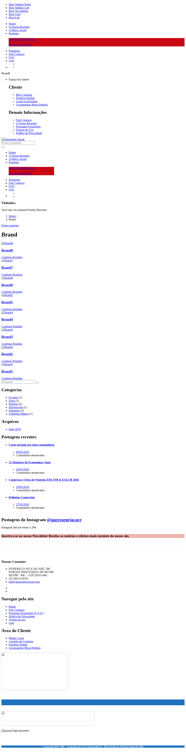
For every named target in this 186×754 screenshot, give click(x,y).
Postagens (14, 50)
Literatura (14, 410)
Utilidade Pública (19, 413)
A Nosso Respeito (19, 26)
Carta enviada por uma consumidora (31, 444)
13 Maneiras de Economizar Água (30, 462)
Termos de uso (17, 619)
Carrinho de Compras (21, 641)
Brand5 (7, 302)
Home (12, 23)
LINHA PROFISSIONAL (22, 39)
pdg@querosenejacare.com (24, 581)
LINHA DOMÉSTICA (20, 44)
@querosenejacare (64, 519)
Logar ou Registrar (27, 101)
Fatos (12, 400)
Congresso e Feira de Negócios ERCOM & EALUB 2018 (44, 479)
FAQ (12, 57)
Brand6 (7, 285)
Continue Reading (11, 257)
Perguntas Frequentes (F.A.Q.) (26, 613)
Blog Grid (14, 14)
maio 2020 (15, 429)
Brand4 (7, 319)
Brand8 (7, 250)
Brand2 (7, 354)
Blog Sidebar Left (19, 7)
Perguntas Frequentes (28, 126)
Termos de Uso (24, 129)
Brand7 (7, 267)
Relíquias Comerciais (22, 497)
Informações (16, 407)
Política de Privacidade (29, 133)
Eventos (13, 397)
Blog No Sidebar (18, 11)
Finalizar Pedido (25, 98)
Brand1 (7, 371)
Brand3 (7, 337)
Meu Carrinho (24, 94)
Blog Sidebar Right (20, 4)
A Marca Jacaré (18, 30)
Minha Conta (16, 638)
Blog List (14, 17)
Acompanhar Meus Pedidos (32, 104)
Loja (11, 60)
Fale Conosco (17, 54)
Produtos (14, 33)
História (13, 404)
